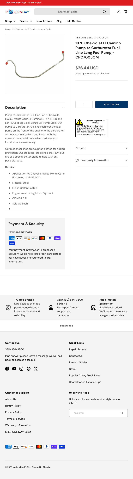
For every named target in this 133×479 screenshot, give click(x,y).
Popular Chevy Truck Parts (84, 375)
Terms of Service (15, 419)
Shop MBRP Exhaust (31, 2)
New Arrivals (44, 21)
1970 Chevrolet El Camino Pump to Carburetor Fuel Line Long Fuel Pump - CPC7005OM (33, 29)
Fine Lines (80, 37)
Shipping (80, 73)
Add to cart (111, 104)
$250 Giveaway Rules (18, 432)
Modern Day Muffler (22, 467)
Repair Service (77, 349)
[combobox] (72, 11)
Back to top (66, 325)
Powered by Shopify (41, 467)
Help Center (73, 21)
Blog (59, 21)
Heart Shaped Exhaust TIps (85, 382)
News (72, 369)
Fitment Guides (78, 362)
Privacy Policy (13, 412)
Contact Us (75, 356)
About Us (10, 399)
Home (8, 29)
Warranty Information (17, 425)
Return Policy (13, 405)
